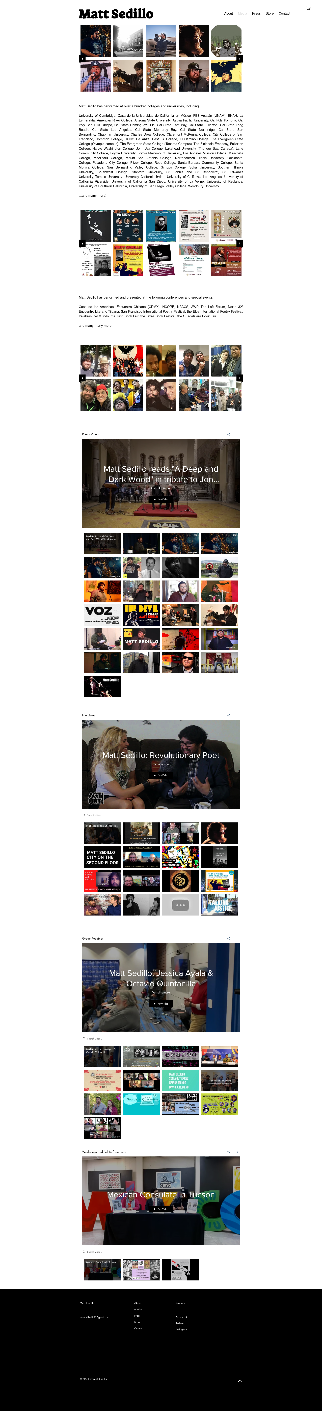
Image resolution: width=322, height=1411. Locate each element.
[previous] (82, 58)
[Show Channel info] (236, 434)
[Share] (228, 434)
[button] (308, 8)
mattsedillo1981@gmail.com (94, 1317)
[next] (239, 58)
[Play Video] (102, 543)
